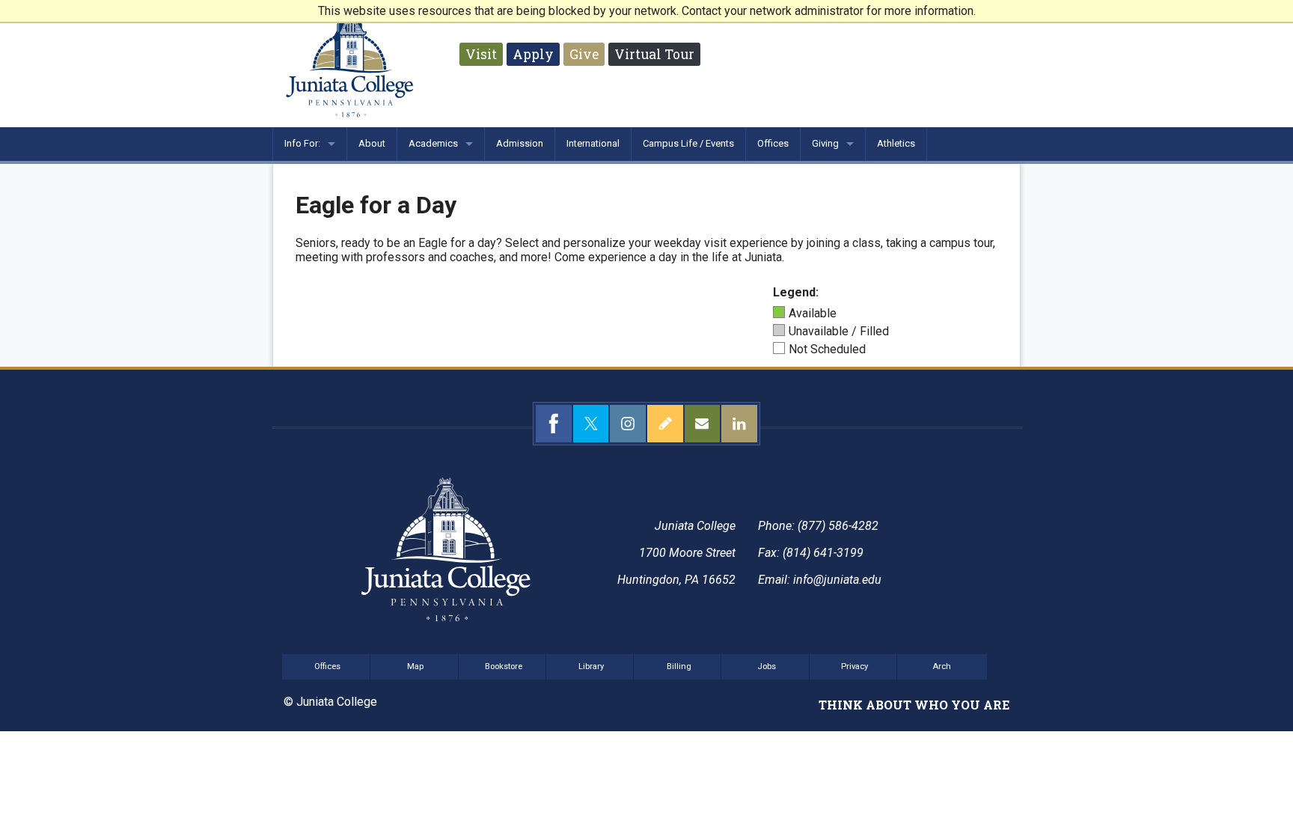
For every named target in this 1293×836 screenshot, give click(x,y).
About (371, 143)
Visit (481, 54)
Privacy (854, 666)
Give (584, 54)
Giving (825, 143)
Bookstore (503, 666)
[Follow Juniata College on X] (591, 423)
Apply (533, 54)
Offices (773, 143)
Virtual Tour (654, 54)
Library (591, 666)
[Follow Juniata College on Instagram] (628, 423)
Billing (679, 666)
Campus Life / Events (688, 143)
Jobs (766, 666)
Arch (941, 666)
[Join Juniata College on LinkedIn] (739, 423)
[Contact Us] (703, 423)
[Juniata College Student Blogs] (665, 423)
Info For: (302, 143)
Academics (433, 143)
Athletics (896, 143)
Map (415, 666)
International (593, 143)
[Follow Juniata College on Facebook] (554, 423)
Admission (519, 143)
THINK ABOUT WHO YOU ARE (914, 705)
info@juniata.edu (837, 580)
